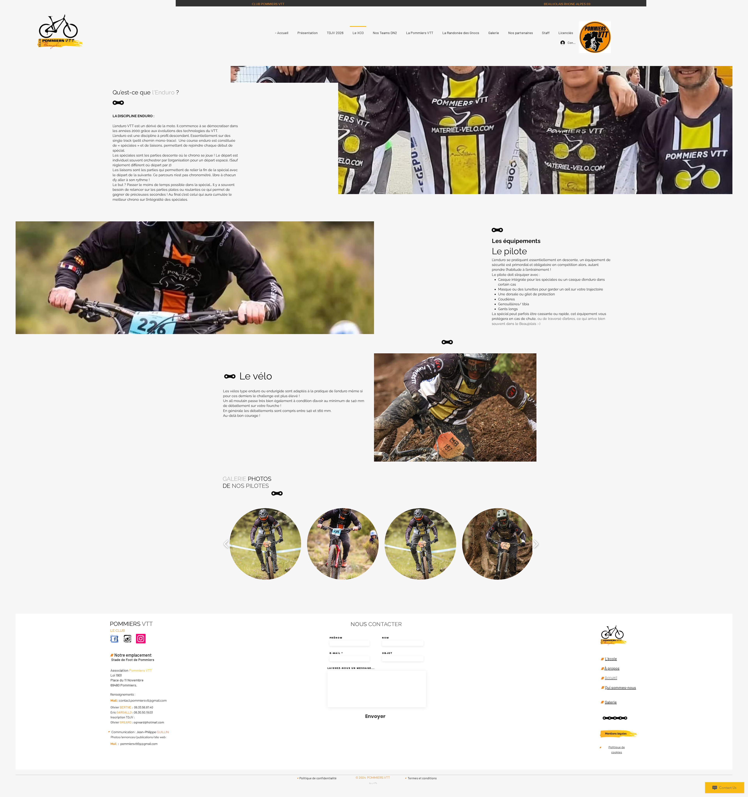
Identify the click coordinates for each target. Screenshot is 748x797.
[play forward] (535, 544)
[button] (265, 544)
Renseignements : (122, 694)
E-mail (335, 653)
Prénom (336, 638)
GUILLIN (163, 732)
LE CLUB (117, 630)
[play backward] (226, 544)
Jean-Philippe (146, 732)
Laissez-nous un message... (351, 668)
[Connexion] (562, 42)
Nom (385, 638)
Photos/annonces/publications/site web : (139, 737)
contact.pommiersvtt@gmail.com (143, 700)
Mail (113, 744)
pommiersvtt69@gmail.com (139, 744)
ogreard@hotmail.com (149, 722)
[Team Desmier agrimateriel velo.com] (127, 638)
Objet (387, 653)
